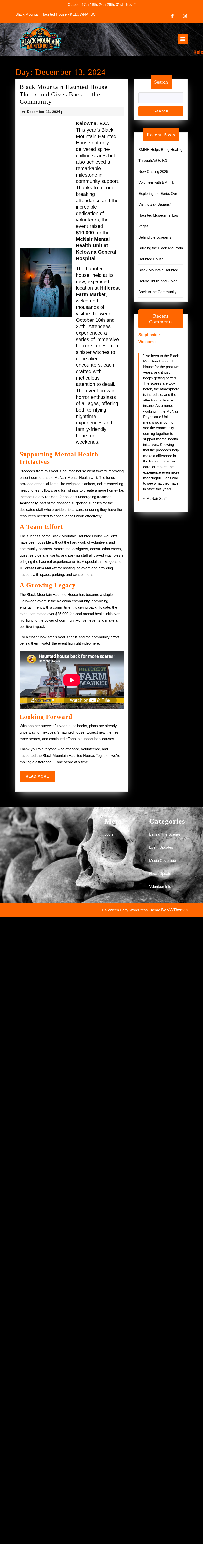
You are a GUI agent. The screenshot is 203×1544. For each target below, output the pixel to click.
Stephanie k (149, 335)
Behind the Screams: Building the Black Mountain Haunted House (160, 248)
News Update (160, 873)
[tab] (183, 39)
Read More (40, 778)
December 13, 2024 (43, 112)
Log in (109, 834)
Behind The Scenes (165, 834)
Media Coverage (162, 860)
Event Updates (161, 847)
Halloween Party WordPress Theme (131, 910)
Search (161, 82)
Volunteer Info (160, 886)
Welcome (147, 342)
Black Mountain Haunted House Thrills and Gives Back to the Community (63, 94)
